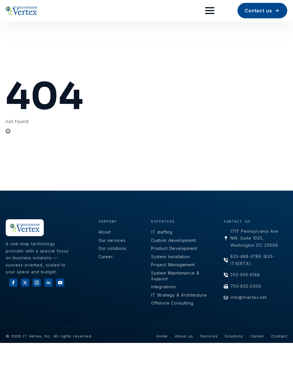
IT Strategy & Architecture (179, 295)
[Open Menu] (209, 10)
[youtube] (60, 283)
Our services (112, 240)
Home (162, 336)
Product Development (174, 248)
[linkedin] (48, 283)
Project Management (173, 264)
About (104, 232)
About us (184, 336)
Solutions (234, 336)
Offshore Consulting (172, 303)
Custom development (173, 240)
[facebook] (13, 283)
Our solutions (112, 248)
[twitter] (25, 283)
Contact (279, 336)
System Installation (170, 256)
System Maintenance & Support (175, 275)
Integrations (163, 286)
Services (208, 336)
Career (105, 256)
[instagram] (37, 283)
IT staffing (162, 232)
